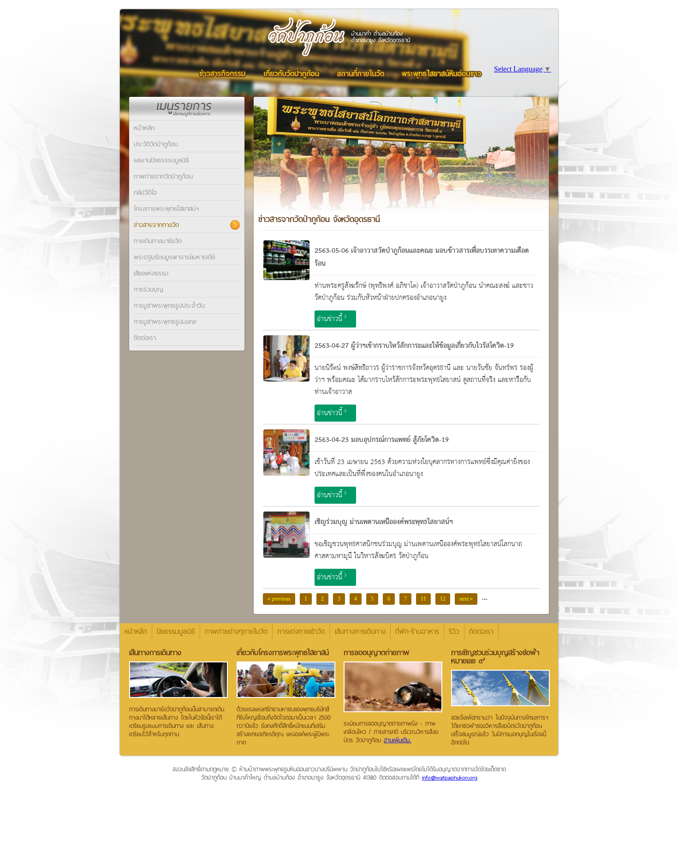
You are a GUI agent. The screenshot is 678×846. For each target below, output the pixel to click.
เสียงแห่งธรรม (151, 273)
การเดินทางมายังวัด (158, 240)
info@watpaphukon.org (449, 777)
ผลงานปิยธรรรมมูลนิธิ (161, 160)
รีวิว (454, 631)
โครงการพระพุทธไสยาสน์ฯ (166, 208)
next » (466, 599)
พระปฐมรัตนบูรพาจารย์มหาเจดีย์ (174, 256)
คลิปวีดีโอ (145, 192)
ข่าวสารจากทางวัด (156, 224)
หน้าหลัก (144, 127)
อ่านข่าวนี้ (329, 319)
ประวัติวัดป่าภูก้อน (156, 143)
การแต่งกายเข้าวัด (301, 631)
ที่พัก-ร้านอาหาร (417, 631)
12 (443, 599)
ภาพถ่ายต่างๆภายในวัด (236, 631)
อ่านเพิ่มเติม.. (397, 740)
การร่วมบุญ (148, 289)
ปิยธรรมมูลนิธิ (176, 631)
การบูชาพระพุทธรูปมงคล (165, 321)
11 (423, 599)
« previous (279, 599)
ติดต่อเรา (145, 337)
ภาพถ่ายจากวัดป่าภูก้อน (163, 176)
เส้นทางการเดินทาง (360, 631)
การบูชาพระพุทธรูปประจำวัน (169, 305)
